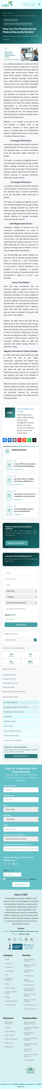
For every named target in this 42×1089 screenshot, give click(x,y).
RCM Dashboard (30, 1009)
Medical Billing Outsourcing (29, 989)
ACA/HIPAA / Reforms (11, 702)
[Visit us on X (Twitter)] (20, 939)
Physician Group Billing (30, 995)
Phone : (21, 934)
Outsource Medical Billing (12, 731)
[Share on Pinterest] (19, 440)
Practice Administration (11, 736)
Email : (21, 931)
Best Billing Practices (9, 1023)
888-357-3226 (30, 4)
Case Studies (10, 1035)
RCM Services (29, 985)
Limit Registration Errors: (10, 683)
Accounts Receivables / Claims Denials (16, 707)
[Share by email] (15, 440)
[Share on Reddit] (24, 440)
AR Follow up (29, 975)
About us (8, 963)
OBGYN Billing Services (29, 1033)
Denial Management (29, 980)
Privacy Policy (10, 988)
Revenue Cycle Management (13, 740)
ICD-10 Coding (8, 726)
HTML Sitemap (10, 1005)
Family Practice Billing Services (29, 1023)
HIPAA (7, 984)
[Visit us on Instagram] (15, 939)
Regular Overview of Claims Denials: (14, 692)
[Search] (35, 639)
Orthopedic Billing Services (30, 1039)
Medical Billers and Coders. (24, 1084)
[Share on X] (34, 440)
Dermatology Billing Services (31, 1028)
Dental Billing (8, 717)
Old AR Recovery (30, 1005)
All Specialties (29, 1060)
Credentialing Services (29, 971)
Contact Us (9, 967)
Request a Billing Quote (11, 992)
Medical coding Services (29, 965)
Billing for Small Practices (30, 1000)
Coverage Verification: (9, 675)
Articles (10, 13)
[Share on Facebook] (5, 440)
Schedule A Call (21, 625)
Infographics (9, 1047)
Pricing (7, 997)
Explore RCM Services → (21, 756)
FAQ (6, 975)
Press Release (10, 1031)
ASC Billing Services (28, 1050)
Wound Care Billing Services (31, 1055)
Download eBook (11, 1001)
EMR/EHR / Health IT (10, 721)
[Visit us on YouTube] (31, 939)
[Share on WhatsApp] (29, 440)
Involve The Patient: (9, 687)
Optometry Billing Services (30, 1044)
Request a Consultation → (17, 543)
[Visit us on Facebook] (9, 939)
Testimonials (9, 971)
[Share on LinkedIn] (10, 440)
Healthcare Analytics (9, 979)
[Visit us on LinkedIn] (26, 939)
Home (4, 13)
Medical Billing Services (29, 960)
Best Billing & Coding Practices (13, 712)
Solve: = (10, 615)
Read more (32, 879)
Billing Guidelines (11, 1039)
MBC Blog (8, 1043)
